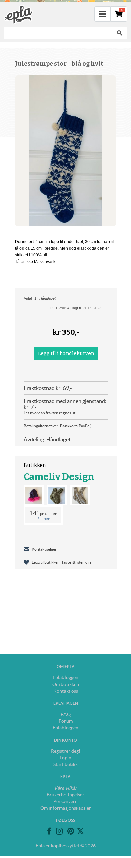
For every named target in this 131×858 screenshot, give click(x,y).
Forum (66, 721)
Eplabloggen (65, 677)
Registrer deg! (65, 751)
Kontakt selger (44, 549)
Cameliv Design (59, 476)
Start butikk (65, 764)
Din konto (65, 740)
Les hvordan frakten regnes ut (49, 413)
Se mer (43, 519)
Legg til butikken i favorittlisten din (61, 562)
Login (65, 757)
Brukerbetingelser (65, 794)
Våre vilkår (65, 788)
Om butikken (65, 684)
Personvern (65, 801)
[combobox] (58, 33)
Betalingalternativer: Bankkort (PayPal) (58, 426)
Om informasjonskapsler (65, 808)
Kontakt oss (65, 691)
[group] (65, 150)
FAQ (66, 714)
